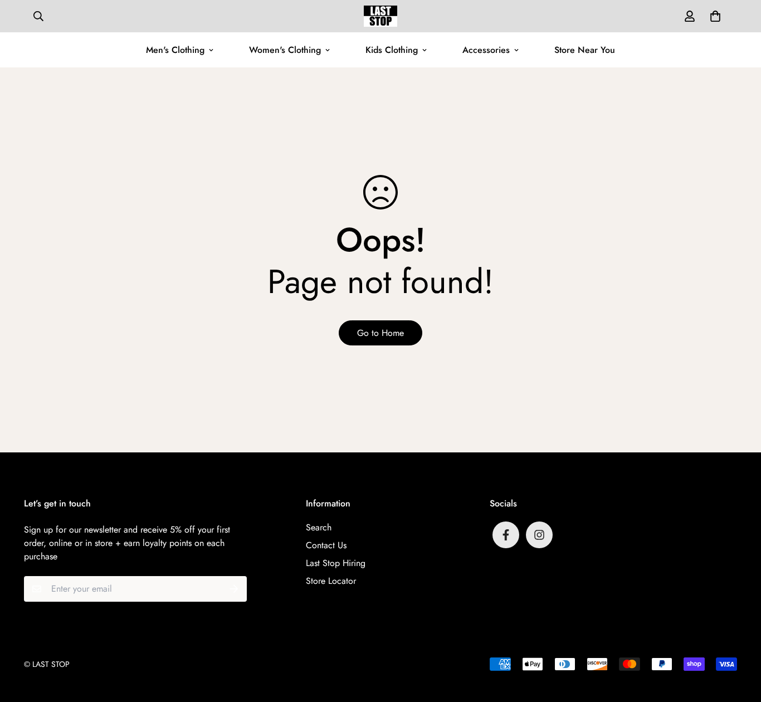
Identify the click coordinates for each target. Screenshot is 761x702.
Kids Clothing (391, 49)
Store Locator (331, 580)
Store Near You (584, 49)
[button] (713, 16)
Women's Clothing (285, 49)
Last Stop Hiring (335, 563)
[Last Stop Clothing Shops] (380, 16)
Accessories (486, 49)
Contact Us (326, 545)
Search (318, 527)
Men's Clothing (175, 49)
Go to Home (380, 332)
